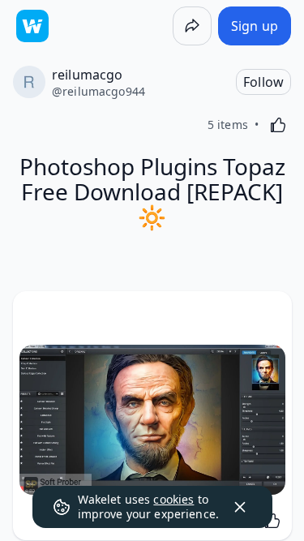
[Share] (192, 25)
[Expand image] (152, 420)
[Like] (278, 125)
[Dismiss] (240, 507)
